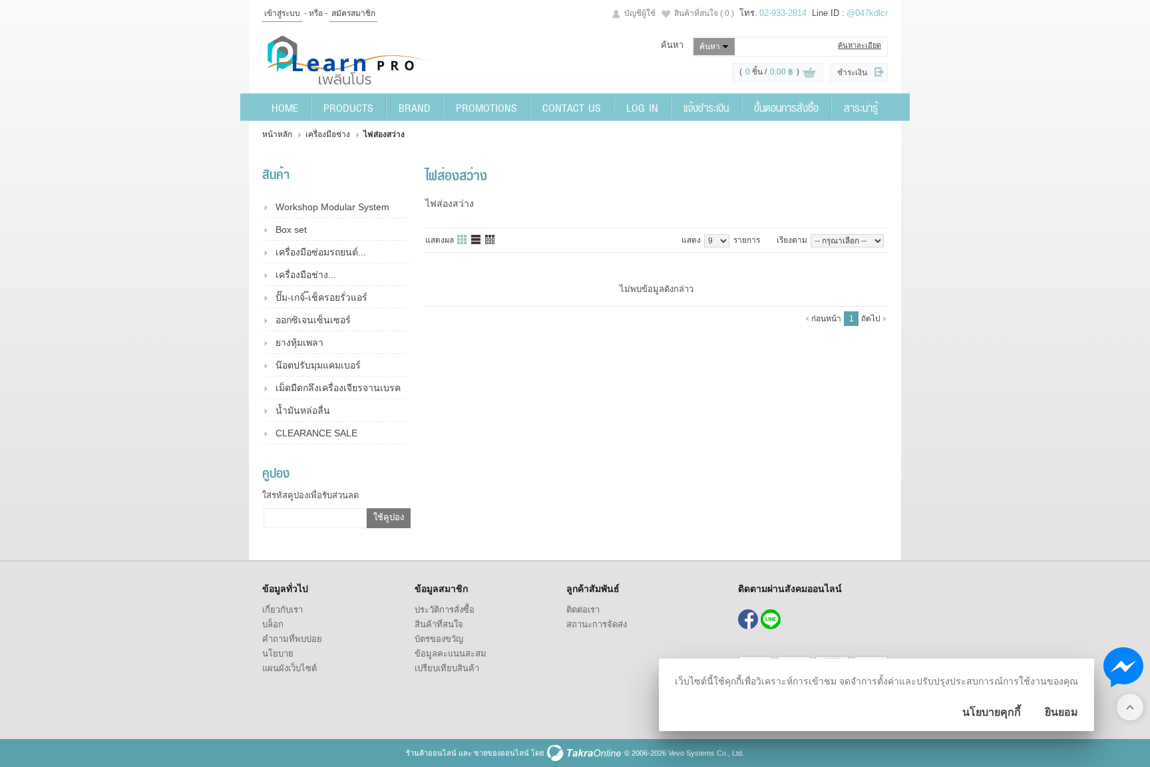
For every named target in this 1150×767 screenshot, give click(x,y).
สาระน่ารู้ (861, 107)
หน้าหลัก (277, 134)
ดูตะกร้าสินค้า (809, 73)
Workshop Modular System (332, 207)
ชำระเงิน (852, 72)
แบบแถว (476, 240)
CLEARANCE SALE (316, 433)
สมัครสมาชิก (353, 13)
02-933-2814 (783, 13)
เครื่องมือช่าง (327, 134)
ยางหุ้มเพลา (299, 342)
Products (348, 107)
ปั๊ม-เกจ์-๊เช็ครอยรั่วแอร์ (321, 297)
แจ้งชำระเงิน (706, 107)
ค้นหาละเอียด (859, 45)
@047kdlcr (867, 13)
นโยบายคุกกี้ (991, 712)
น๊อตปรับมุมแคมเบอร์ (318, 365)
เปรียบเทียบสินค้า (447, 668)
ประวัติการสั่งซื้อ (445, 610)
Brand (415, 107)
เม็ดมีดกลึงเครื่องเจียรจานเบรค (338, 388)
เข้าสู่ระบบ (282, 13)
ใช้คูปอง (388, 517)
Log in (642, 107)
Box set (291, 229)
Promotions (486, 107)
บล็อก (273, 624)
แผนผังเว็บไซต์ (289, 668)
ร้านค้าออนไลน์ (431, 753)
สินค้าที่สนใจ (704, 13)
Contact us (571, 107)
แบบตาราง (490, 240)
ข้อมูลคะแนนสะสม (450, 654)
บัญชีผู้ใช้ (640, 13)
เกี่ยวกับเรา (282, 610)
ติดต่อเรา (583, 610)
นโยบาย (277, 654)
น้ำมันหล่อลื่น (303, 410)
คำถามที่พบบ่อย (292, 639)
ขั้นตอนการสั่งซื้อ (786, 107)
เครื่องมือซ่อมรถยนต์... (321, 252)
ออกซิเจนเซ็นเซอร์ (313, 320)
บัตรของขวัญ (439, 639)
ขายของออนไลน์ (501, 753)
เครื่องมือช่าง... (306, 274)
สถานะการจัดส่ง (596, 624)
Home (285, 107)
